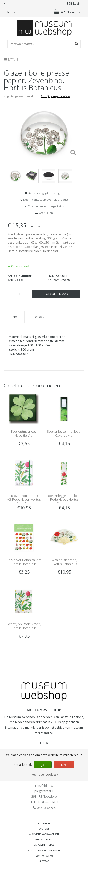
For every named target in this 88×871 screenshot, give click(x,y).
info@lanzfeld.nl (47, 802)
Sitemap (44, 861)
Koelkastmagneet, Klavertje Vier (24, 433)
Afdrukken (46, 213)
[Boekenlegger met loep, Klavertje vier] (64, 409)
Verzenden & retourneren (44, 850)
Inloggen (44, 823)
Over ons (44, 828)
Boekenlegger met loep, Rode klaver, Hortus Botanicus (64, 499)
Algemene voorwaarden (44, 834)
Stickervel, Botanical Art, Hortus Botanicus (24, 562)
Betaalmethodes (44, 844)
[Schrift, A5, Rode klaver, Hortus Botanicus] (24, 601)
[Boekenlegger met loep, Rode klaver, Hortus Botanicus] (64, 473)
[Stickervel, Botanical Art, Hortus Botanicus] (24, 537)
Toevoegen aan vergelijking (46, 206)
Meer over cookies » (45, 775)
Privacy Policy (44, 839)
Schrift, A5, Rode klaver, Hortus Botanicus (24, 626)
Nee (64, 765)
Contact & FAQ (44, 855)
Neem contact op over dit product (45, 199)
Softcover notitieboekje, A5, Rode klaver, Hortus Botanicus (23, 499)
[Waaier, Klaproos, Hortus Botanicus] (64, 537)
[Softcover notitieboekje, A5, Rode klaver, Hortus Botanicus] (24, 473)
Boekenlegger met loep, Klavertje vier (64, 433)
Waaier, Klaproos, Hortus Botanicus (64, 562)
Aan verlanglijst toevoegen (45, 193)
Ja (43, 765)
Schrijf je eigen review (55, 96)
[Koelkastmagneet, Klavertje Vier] (24, 409)
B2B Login (74, 3)
